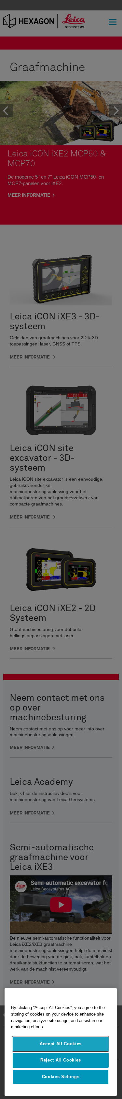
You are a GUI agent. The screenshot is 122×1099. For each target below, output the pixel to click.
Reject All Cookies (60, 1060)
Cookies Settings (61, 1076)
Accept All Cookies (61, 1043)
